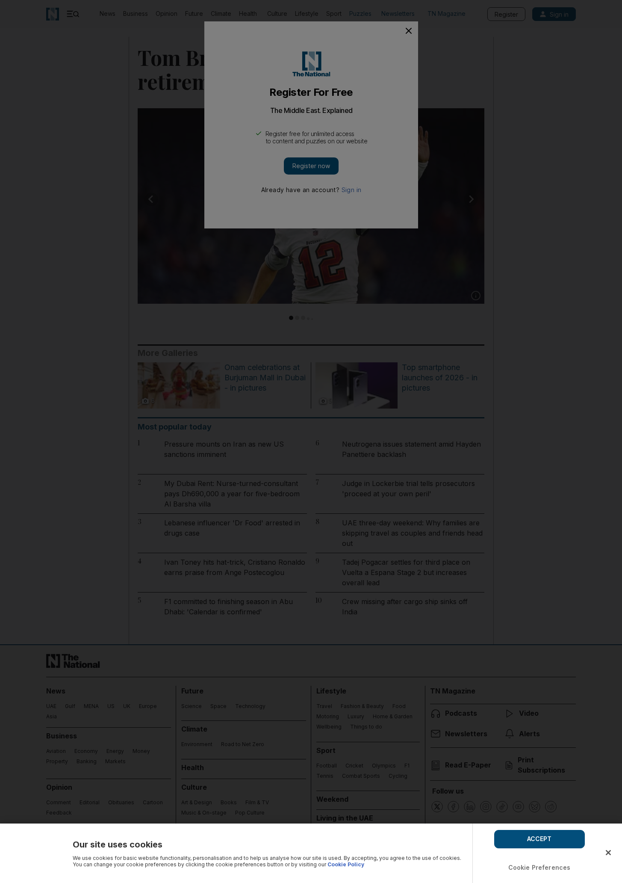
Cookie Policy (345, 864)
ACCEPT (539, 838)
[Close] (608, 852)
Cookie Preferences (539, 867)
